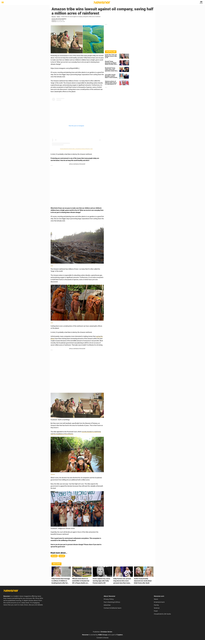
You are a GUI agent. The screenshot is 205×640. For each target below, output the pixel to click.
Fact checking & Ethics (112, 602)
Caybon (120, 635)
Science (157, 608)
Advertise (107, 605)
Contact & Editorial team (112, 608)
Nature (58, 16)
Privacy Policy (109, 599)
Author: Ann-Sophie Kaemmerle (59, 18)
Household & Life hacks (162, 614)
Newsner (54, 16)
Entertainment (159, 602)
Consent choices (102, 638)
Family (156, 605)
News (156, 599)
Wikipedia (53, 474)
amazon (54, 556)
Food (156, 611)
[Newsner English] (102, 2)
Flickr (52, 265)
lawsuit (61, 556)
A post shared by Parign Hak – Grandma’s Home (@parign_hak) (76, 148)
